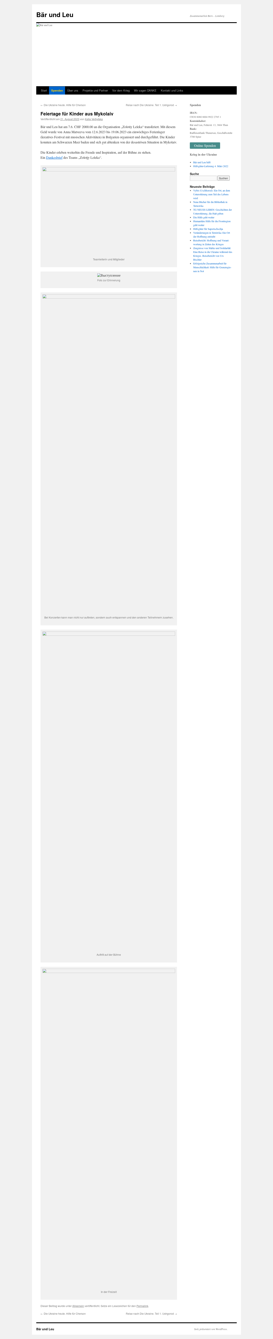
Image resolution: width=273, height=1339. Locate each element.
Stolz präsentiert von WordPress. (211, 1329)
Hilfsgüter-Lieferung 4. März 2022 (210, 166)
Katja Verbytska (94, 119)
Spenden (57, 90)
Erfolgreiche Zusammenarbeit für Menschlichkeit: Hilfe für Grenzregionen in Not (212, 267)
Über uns (72, 90)
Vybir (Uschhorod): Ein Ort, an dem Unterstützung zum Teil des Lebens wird (211, 194)
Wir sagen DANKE (145, 90)
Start (44, 90)
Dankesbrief (54, 157)
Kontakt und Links (172, 90)
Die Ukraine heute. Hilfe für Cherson (63, 105)
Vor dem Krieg (121, 90)
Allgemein (78, 1306)
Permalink (142, 1306)
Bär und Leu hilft (202, 162)
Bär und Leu (54, 14)
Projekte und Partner (95, 90)
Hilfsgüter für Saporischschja (208, 228)
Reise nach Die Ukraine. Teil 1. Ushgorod (151, 105)
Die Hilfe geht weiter (203, 217)
